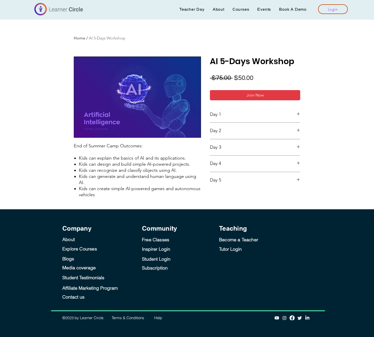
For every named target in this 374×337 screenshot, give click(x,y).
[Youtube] (276, 317)
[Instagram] (284, 317)
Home (79, 38)
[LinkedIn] (307, 317)
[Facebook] (292, 317)
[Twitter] (299, 317)
